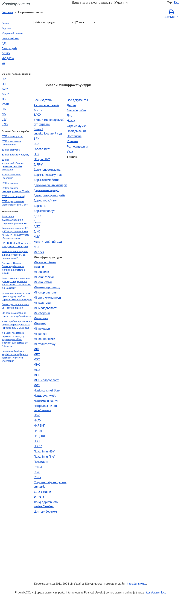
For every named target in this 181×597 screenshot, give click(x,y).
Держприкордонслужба (49, 195)
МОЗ (37, 370)
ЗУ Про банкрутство (12, 136)
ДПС (37, 226)
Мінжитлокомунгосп (47, 297)
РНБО (38, 467)
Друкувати (171, 16)
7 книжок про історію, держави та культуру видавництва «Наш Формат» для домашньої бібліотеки (15, 339)
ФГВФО (39, 497)
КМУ (37, 236)
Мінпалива (41, 318)
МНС (37, 364)
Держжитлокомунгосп (48, 174)
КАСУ (5, 89)
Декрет (71, 105)
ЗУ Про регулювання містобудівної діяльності (15, 203)
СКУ (4, 114)
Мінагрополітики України (45, 264)
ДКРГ (37, 221)
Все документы (77, 100)
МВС (37, 354)
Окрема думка (76, 126)
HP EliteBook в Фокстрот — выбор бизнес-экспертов (16, 245)
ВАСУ (37, 114)
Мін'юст (39, 252)
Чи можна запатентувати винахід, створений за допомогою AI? (15, 254)
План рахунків (9, 48)
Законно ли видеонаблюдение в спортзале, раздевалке (14, 219)
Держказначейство (46, 180)
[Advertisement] (68, 54)
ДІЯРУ (38, 164)
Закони (5, 23)
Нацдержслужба (45, 395)
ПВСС (38, 446)
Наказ (71, 120)
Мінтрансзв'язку (45, 344)
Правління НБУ (44, 451)
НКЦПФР (40, 436)
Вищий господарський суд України (49, 122)
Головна (7, 12)
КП (3, 63)
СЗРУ (37, 477)
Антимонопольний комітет (46, 107)
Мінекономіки (43, 282)
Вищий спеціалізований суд (48, 131)
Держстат (40, 205)
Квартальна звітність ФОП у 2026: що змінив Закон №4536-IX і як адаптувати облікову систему (16, 233)
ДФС (37, 231)
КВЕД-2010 (8, 58)
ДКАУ (37, 216)
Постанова (74, 136)
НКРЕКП (39, 425)
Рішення (72, 141)
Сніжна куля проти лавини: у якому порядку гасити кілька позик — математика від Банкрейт (16, 283)
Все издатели (43, 100)
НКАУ (37, 420)
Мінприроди (42, 328)
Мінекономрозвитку (47, 287)
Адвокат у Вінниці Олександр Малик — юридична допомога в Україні (13, 268)
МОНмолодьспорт (46, 380)
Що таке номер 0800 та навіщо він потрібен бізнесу (16, 315)
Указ (70, 151)
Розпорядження (77, 146)
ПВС (37, 441)
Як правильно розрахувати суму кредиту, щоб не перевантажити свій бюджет (17, 296)
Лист (70, 115)
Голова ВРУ (42, 149)
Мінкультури (42, 302)
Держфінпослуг (44, 211)
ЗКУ (4, 84)
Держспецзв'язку (45, 200)
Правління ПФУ (44, 456)
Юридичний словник (13, 33)
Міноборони (42, 313)
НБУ (37, 415)
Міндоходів (41, 272)
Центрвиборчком (45, 511)
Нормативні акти (10, 38)
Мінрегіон (40, 333)
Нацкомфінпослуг (46, 400)
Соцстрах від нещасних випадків (50, 484)
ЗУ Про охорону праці (13, 196)
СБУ (37, 472)
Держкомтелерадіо (46, 190)
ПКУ (4, 109)
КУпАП (5, 104)
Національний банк (47, 390)
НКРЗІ (38, 431)
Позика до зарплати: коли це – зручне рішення (15, 306)
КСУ (36, 247)
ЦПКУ (5, 124)
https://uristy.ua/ (136, 583)
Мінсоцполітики (44, 339)
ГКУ (4, 79)
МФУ (37, 385)
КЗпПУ (5, 94)
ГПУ (36, 154)
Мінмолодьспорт (45, 308)
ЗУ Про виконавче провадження (11, 143)
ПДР (4, 43)
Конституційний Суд (48, 241)
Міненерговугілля (45, 292)
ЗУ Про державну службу (15, 154)
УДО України (42, 492)
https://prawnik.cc (155, 592)
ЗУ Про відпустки (11, 149)
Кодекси (6, 28)
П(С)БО (6, 53)
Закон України (76, 110)
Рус (176, 2)
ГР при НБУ (42, 159)
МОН (37, 375)
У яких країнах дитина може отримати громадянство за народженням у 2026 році (17, 324)
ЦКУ (4, 119)
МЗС (37, 359)
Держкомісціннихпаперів (50, 185)
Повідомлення (76, 131)
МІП (36, 349)
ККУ (4, 99)
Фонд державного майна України (46, 504)
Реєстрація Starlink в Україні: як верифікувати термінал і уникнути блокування (15, 356)
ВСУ (36, 144)
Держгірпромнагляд (47, 169)
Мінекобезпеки (44, 277)
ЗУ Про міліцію (10, 183)
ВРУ (36, 138)
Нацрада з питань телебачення (46, 408)
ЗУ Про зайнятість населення (11, 176)
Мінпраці (40, 323)
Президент (41, 461)
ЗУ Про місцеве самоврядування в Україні (16, 190)
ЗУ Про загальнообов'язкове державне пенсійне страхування (13, 164)
